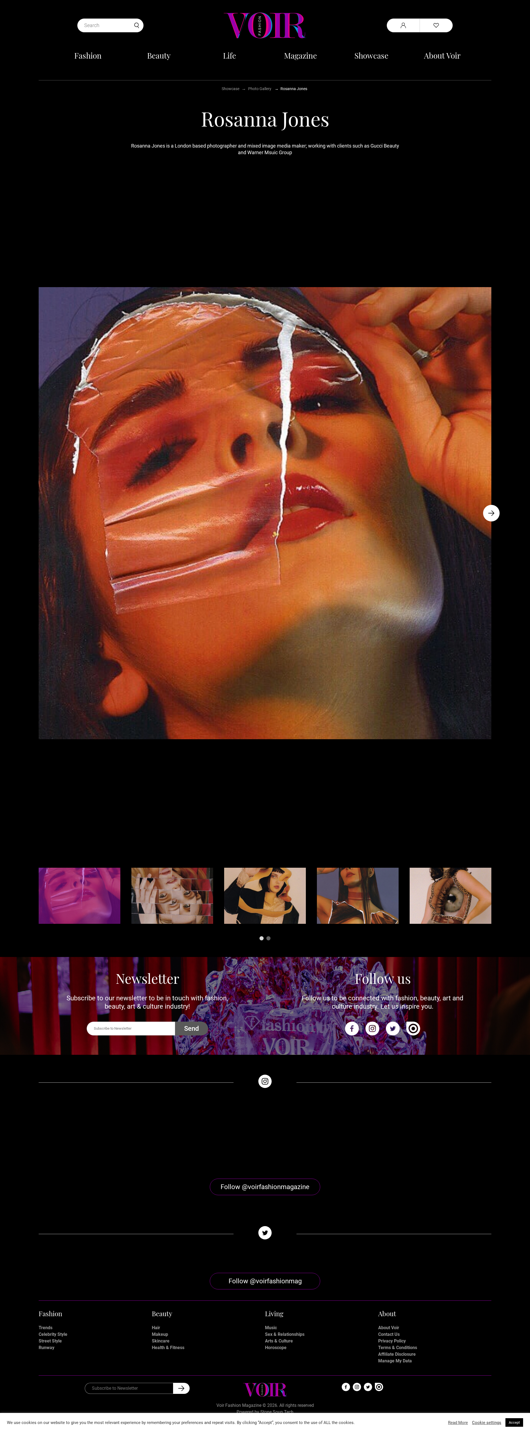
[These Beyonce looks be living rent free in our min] (435, 1133)
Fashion (88, 55)
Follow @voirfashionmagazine (265, 1187)
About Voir (442, 55)
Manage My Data (395, 1360)
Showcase (371, 55)
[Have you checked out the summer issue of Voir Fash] (322, 1133)
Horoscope (276, 1347)
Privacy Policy (392, 1341)
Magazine (300, 55)
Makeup (160, 1334)
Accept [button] (514, 1422)
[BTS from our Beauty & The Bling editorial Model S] (95, 1133)
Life (229, 55)
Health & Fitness (168, 1347)
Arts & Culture (279, 1341)
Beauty (159, 55)
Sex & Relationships (284, 1334)
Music (271, 1327)
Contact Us (389, 1334)
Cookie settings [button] (486, 1422)
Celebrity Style (53, 1334)
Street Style (50, 1341)
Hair (156, 1327)
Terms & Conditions (397, 1347)
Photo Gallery (259, 88)
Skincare (160, 1341)
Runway (46, 1347)
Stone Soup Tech (276, 1412)
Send (191, 1028)
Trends (45, 1327)
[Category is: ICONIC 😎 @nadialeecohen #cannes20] (208, 1133)
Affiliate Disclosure (397, 1354)
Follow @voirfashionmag (265, 1281)
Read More (458, 1422)
